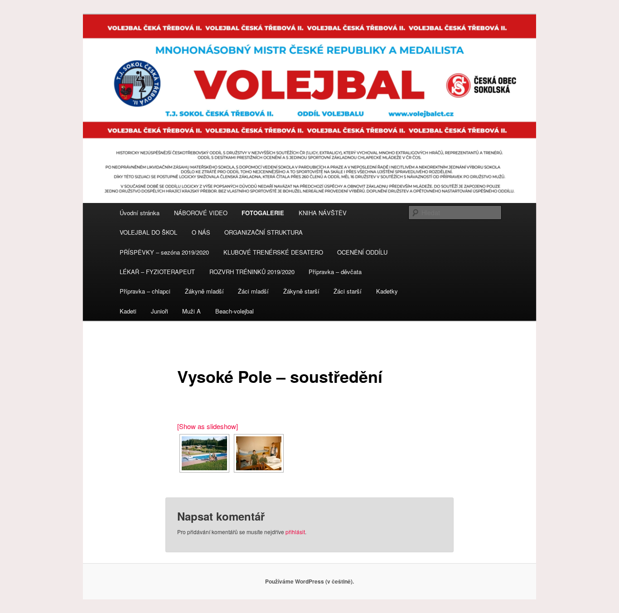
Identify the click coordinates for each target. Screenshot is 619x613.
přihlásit (295, 532)
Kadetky (387, 291)
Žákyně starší (301, 291)
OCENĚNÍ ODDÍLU (362, 252)
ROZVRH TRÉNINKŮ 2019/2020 (252, 271)
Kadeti (128, 311)
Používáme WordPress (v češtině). (309, 581)
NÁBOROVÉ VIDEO (200, 212)
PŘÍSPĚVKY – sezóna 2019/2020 (164, 252)
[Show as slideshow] (207, 426)
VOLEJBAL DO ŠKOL (148, 232)
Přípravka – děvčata (335, 271)
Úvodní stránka (140, 212)
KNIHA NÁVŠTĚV (323, 212)
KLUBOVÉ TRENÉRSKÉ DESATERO (273, 252)
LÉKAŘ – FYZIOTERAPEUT (157, 271)
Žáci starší (348, 291)
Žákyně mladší (204, 291)
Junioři (159, 311)
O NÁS (201, 232)
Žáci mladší (253, 291)
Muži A (191, 311)
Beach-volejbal (234, 311)
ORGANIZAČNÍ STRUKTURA (263, 232)
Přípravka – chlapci (145, 291)
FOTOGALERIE (263, 212)
